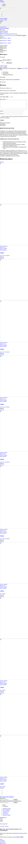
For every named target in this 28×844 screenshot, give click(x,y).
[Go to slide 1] (15, 790)
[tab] (5, 72)
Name (2, 111)
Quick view (2, 247)
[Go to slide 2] (15, 792)
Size (1, 60)
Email (2, 113)
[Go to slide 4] (15, 794)
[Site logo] (7, 11)
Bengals (2, 31)
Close (1, 818)
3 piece (2, 253)
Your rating (3, 96)
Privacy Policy (20, 837)
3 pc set (1, 255)
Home (1, 28)
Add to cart (9, 62)
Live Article (6, 28)
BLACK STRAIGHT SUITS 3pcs (8, 35)
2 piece (2, 591)
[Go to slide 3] (15, 793)
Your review (3, 99)
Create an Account (4, 826)
